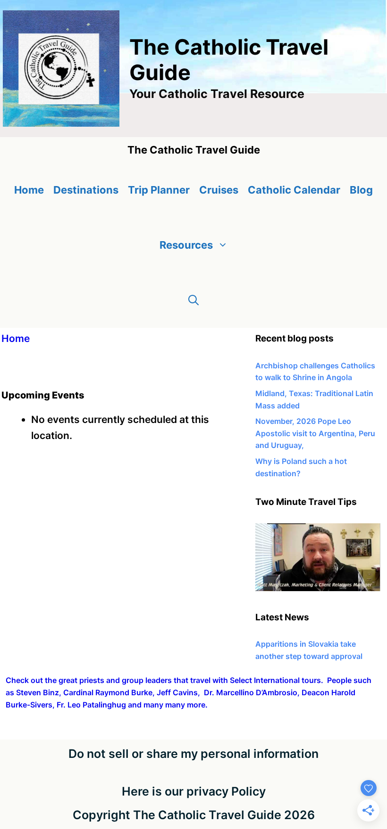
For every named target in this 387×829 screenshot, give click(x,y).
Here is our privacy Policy (194, 791)
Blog (361, 190)
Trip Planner (159, 190)
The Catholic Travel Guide (228, 59)
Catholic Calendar (294, 190)
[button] (193, 300)
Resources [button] (186, 245)
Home (29, 190)
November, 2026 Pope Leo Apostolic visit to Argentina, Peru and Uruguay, (315, 433)
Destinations (85, 190)
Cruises (218, 190)
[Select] (317, 588)
